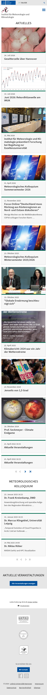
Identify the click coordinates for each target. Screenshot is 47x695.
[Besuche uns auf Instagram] (26, 675)
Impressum (39, 684)
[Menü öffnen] (44, 10)
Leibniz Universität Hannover (21, 684)
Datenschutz (11, 688)
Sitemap (37, 688)
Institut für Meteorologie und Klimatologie (15, 15)
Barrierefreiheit (25, 688)
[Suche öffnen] (45, 2)
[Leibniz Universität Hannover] (8, 3)
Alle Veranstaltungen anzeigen (23, 583)
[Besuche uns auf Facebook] (20, 675)
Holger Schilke (32, 602)
